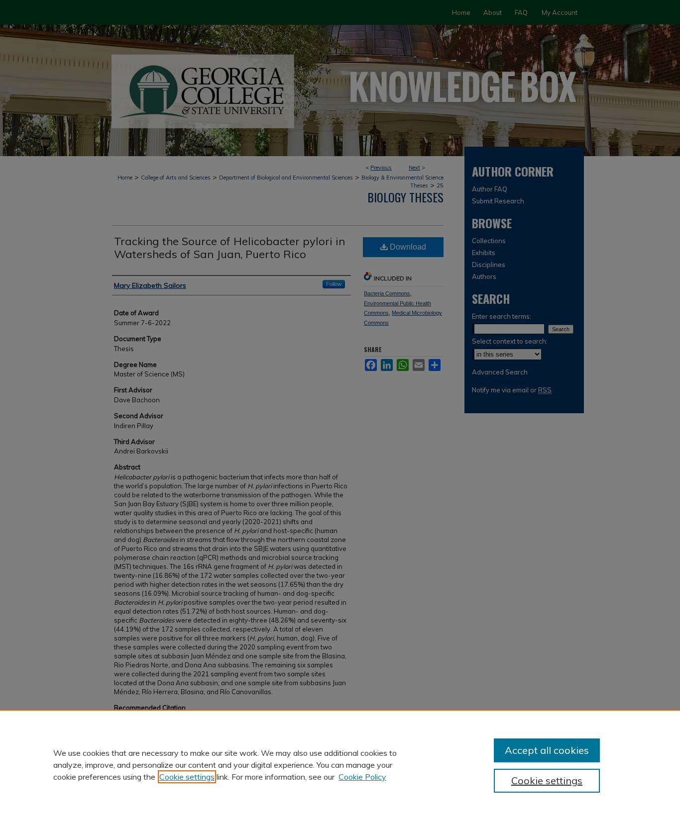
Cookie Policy (362, 777)
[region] (340, 764)
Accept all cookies (547, 750)
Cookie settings (187, 777)
